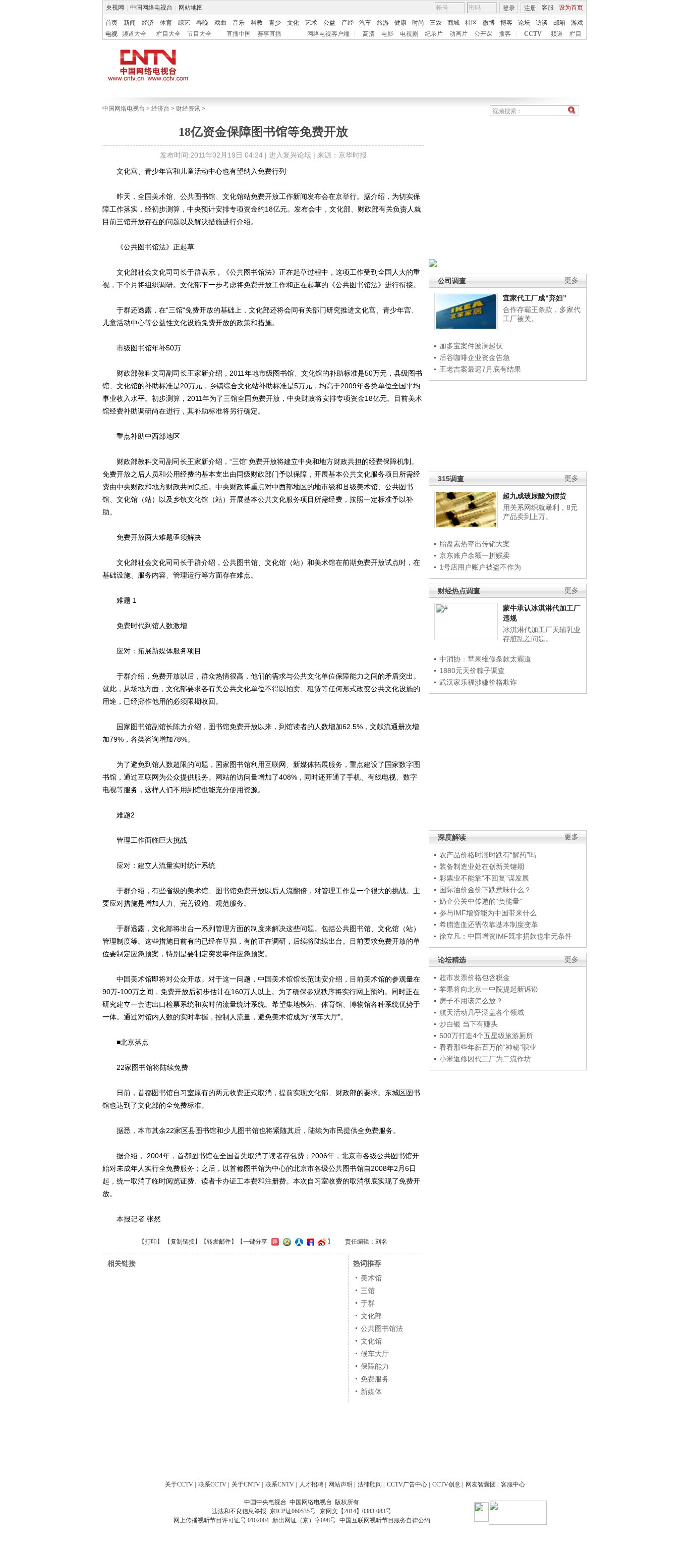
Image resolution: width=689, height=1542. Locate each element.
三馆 (368, 1291)
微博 (489, 22)
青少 (275, 22)
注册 (530, 8)
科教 (257, 22)
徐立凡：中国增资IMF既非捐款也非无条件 (505, 936)
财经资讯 (188, 108)
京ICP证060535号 (293, 1511)
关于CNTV (246, 1484)
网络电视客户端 (328, 33)
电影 (387, 33)
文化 (293, 22)
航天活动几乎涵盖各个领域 (481, 1012)
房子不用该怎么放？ (471, 1001)
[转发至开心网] (274, 1241)
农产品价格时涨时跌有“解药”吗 (487, 855)
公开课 (483, 33)
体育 (166, 22)
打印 (151, 1241)
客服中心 (513, 1484)
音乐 (239, 22)
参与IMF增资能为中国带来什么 (488, 913)
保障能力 (375, 1366)
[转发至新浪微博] (320, 1241)
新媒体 (371, 1391)
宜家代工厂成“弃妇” (534, 298)
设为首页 (571, 7)
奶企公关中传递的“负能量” (480, 901)
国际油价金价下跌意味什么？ (485, 890)
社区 (471, 22)
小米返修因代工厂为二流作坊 (485, 1059)
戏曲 (220, 22)
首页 (111, 22)
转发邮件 (219, 1241)
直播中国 (238, 33)
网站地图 (191, 7)
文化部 (371, 1316)
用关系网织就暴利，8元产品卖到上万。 (540, 512)
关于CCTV (179, 1484)
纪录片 (434, 33)
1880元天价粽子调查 (472, 670)
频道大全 (134, 33)
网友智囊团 (481, 1484)
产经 (347, 22)
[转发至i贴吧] (309, 1241)
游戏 (577, 22)
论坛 (524, 22)
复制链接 (182, 1241)
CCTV (533, 33)
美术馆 (371, 1278)
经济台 (160, 108)
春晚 (202, 22)
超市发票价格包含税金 (474, 977)
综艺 (184, 22)
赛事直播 (269, 33)
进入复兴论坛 (290, 155)
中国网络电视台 (151, 7)
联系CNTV (279, 1484)
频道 (557, 33)
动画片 (458, 33)
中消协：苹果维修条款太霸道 (485, 659)
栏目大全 (168, 33)
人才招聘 (311, 1484)
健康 (400, 22)
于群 (368, 1303)
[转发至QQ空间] (285, 1241)
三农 (436, 22)
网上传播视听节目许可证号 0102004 (221, 1520)
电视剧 (409, 33)
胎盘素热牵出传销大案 (474, 544)
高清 (369, 33)
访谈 (542, 22)
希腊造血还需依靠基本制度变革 (488, 924)
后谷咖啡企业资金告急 (474, 357)
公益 (329, 22)
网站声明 (340, 1484)
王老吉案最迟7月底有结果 (480, 369)
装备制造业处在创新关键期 (481, 866)
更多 (571, 280)
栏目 (575, 33)
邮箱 (559, 22)
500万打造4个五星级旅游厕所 (486, 1036)
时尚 (418, 22)
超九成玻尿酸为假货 (534, 496)
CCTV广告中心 (407, 1484)
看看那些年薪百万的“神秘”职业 (487, 1047)
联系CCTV (212, 1484)
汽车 (365, 22)
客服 (548, 7)
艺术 (311, 22)
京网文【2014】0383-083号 (355, 1511)
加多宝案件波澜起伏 (471, 346)
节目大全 (199, 33)
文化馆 (371, 1341)
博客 (506, 22)
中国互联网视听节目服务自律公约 (384, 1520)
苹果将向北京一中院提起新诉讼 (488, 989)
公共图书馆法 (382, 1328)
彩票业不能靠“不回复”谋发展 (484, 878)
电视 (111, 33)
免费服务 (375, 1379)
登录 (509, 8)
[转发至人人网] (298, 1241)
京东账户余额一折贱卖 (474, 555)
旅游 (383, 22)
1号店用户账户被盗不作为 (480, 567)
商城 (453, 22)
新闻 (130, 22)
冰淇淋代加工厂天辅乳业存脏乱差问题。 (542, 634)
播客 (505, 33)
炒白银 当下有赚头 (468, 1024)
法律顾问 (370, 1484)
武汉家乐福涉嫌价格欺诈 (478, 682)
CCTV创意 (446, 1484)
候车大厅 (375, 1354)
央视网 (115, 7)
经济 (148, 22)
